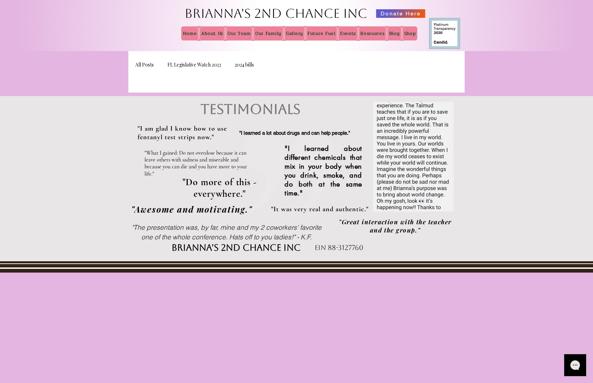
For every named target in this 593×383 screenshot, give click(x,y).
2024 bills (244, 64)
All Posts (144, 64)
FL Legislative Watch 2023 (194, 64)
